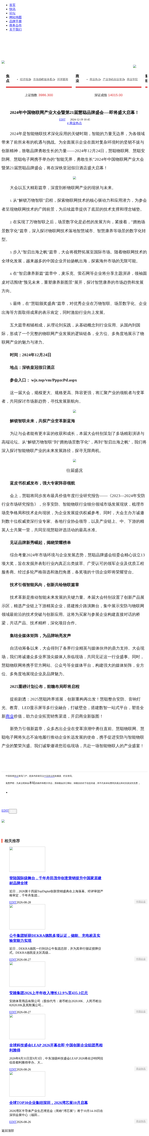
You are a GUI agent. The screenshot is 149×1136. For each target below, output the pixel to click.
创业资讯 (119, 79)
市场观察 (38, 79)
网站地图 (15, 17)
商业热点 (95, 79)
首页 (12, 5)
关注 (12, 811)
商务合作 (15, 25)
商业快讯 (141, 1068)
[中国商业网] (3, 62)
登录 (44, 41)
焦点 (8, 78)
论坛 (12, 13)
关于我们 (15, 29)
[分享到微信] (17, 798)
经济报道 (25, 79)
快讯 (12, 9)
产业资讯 (108, 79)
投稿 (78, 47)
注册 (112, 41)
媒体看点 (49, 79)
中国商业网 (49, 776)
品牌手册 (15, 21)
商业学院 (132, 79)
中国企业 (141, 901)
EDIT (62, 119)
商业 (77, 78)
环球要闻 (62, 79)
